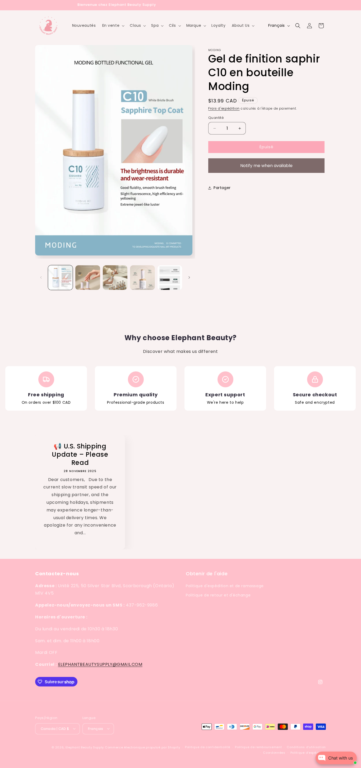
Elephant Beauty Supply (85, 747)
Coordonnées (274, 752)
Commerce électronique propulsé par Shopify (142, 747)
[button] (113, 25)
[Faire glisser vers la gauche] (41, 277)
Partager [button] (222, 188)
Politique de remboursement (258, 747)
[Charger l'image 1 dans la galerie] (60, 277)
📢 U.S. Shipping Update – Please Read (80, 454)
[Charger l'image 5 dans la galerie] (170, 277)
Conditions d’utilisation (306, 747)
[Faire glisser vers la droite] (189, 277)
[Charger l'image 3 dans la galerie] (115, 277)
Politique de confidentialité (207, 747)
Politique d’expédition (308, 752)
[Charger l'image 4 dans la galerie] (142, 277)
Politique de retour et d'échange (218, 595)
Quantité (216, 117)
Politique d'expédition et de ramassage (225, 585)
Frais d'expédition (224, 108)
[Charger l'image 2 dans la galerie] (87, 277)
